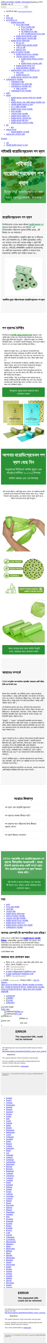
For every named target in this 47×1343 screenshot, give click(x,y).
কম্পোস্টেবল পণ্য (11, 20)
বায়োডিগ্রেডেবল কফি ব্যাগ (19, 120)
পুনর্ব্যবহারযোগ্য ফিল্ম (17, 82)
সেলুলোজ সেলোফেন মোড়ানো (25, 57)
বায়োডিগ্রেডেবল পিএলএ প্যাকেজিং (27, 54)
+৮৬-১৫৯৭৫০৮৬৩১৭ (25, 11)
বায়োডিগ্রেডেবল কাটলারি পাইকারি (26, 45)
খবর (7, 125)
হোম (7, 16)
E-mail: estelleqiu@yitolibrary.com (19, 974)
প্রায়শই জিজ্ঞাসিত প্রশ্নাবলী (20, 132)
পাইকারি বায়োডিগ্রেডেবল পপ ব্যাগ (22, 105)
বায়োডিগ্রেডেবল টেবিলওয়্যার (20, 41)
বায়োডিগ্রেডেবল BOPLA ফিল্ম (26, 36)
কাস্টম (8, 93)
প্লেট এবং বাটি (20, 47)
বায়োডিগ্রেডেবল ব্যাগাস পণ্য (25, 66)
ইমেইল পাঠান (5, 1009)
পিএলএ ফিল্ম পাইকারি (22, 25)
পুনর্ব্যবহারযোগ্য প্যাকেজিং (14, 79)
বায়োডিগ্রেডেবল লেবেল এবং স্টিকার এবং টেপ (25, 70)
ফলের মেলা (9, 18)
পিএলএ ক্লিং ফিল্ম (26, 29)
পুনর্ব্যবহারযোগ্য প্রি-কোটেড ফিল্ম (21, 84)
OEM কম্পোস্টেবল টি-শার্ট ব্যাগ (11, 989)
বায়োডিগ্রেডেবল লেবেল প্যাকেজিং (22, 109)
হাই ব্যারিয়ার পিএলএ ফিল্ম (29, 32)
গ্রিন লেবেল (20, 73)
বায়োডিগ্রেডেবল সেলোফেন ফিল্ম (26, 38)
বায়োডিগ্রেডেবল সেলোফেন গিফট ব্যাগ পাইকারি (26, 98)
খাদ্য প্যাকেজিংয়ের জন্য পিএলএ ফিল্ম (33, 34)
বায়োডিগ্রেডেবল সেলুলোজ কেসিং (31, 63)
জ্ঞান (12, 127)
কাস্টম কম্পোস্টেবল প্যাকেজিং (20, 52)
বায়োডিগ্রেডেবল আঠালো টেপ (20, 116)
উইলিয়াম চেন (19, 1012)
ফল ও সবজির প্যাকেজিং (18, 107)
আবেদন (8, 95)
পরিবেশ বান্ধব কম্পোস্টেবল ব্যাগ (11, 985)
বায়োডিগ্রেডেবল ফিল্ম (17, 22)
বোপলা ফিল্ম (9, 909)
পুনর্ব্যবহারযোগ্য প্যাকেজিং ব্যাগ (21, 86)
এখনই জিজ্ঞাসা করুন (7, 952)
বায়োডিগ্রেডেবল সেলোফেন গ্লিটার (22, 123)
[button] (23, 392)
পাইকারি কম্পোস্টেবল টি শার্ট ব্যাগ (15, 987)
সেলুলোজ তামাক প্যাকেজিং (19, 114)
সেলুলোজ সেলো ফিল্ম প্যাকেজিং (16, 918)
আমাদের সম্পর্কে (11, 130)
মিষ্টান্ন (13, 100)
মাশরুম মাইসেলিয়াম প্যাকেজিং (25, 68)
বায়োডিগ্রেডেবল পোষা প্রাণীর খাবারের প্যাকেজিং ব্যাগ (28, 102)
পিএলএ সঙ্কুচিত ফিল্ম (28, 27)
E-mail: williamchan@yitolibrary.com (21, 971)
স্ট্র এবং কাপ (20, 43)
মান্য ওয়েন (18, 1014)
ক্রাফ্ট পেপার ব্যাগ (21, 89)
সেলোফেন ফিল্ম (10, 911)
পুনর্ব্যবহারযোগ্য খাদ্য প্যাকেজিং (21, 91)
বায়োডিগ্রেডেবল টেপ (22, 75)
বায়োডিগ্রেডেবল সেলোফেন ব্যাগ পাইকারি (24, 77)
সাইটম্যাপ (4, 982)
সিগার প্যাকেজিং (16, 111)
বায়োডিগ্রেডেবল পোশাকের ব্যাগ (21, 118)
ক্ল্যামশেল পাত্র (21, 50)
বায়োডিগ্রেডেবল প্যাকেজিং (35, 987)
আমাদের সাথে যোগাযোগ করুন (15, 134)
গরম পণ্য (36, 980)
